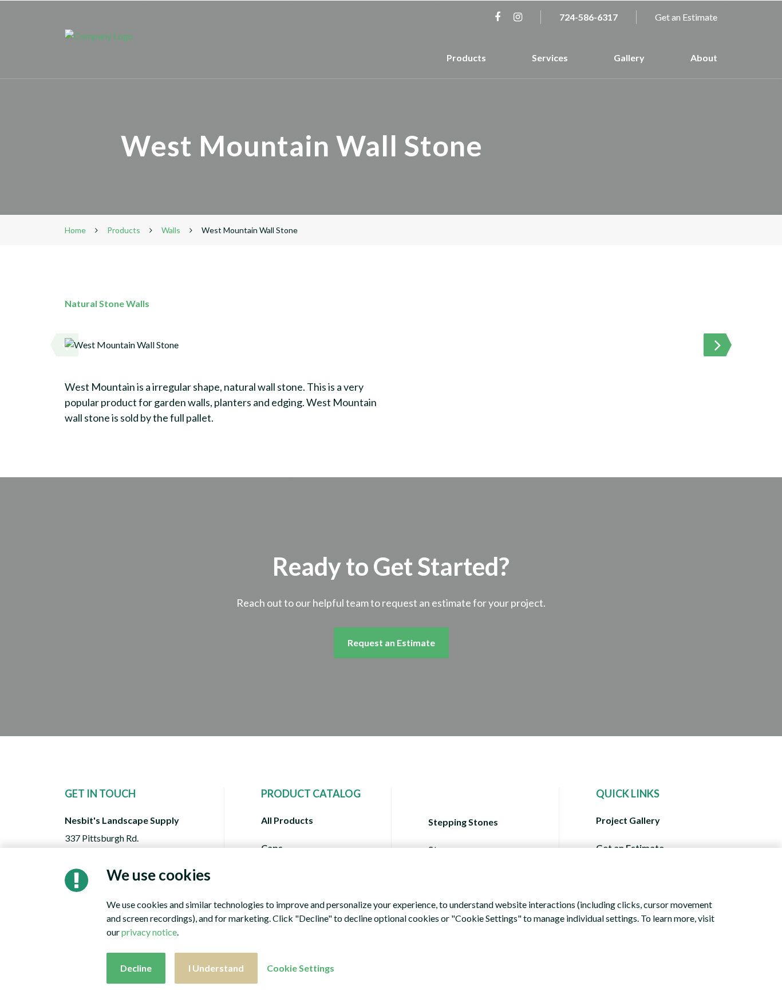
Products (466, 57)
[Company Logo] (127, 36)
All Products (287, 820)
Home (75, 230)
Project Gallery (628, 820)
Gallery (629, 57)
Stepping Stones (463, 821)
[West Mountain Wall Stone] (391, 345)
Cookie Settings (300, 967)
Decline (136, 967)
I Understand (216, 967)
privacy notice (149, 931)
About (703, 57)
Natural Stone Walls (107, 303)
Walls (170, 230)
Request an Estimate (391, 642)
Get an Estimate (686, 16)
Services (550, 57)
